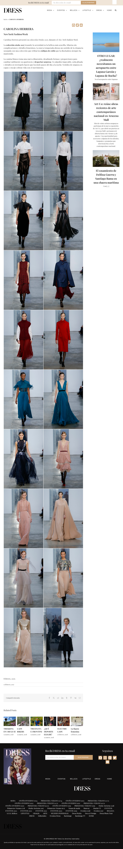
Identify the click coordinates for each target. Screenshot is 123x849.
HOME (109, 779)
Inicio (5, 19)
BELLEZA (73, 779)
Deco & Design (90, 813)
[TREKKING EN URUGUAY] (10, 718)
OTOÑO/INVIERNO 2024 (28, 801)
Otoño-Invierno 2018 (106, 806)
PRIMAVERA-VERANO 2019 (84, 806)
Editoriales (42, 816)
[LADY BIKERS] (23, 718)
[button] (115, 10)
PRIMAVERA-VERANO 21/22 (47, 803)
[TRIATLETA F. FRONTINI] (37, 718)
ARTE (45, 813)
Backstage (68, 816)
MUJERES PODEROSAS (59, 813)
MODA (47, 779)
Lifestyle (36, 813)
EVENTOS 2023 (11, 811)
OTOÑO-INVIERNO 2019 (61, 806)
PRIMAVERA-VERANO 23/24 (51, 801)
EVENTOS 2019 (71, 811)
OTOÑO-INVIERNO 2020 (14, 806)
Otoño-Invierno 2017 (36, 808)
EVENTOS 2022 (26, 811)
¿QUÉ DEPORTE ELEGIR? (48, 731)
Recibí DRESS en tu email (38, 2)
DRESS (97, 779)
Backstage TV (80, 816)
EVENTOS (61, 779)
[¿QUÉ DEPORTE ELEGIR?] (50, 718)
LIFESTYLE (86, 779)
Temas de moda (74, 808)
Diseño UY (97, 808)
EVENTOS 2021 (41, 811)
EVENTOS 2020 (56, 811)
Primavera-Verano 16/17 (56, 808)
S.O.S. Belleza (12, 813)
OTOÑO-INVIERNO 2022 (24, 803)
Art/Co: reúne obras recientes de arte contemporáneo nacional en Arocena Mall (106, 112)
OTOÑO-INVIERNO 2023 (75, 801)
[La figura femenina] (77, 718)
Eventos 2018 (85, 811)
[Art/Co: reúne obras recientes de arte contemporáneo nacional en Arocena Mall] (106, 91)
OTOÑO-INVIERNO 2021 (71, 803)
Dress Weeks (76, 813)
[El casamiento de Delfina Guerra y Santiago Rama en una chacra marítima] (106, 158)
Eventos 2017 (98, 811)
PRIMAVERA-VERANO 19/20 (38, 806)
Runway (87, 808)
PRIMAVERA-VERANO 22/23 (98, 801)
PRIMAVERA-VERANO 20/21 (94, 803)
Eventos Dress (55, 816)
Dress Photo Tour (106, 813)
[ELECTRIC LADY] (63, 718)
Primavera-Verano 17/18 (16, 808)
